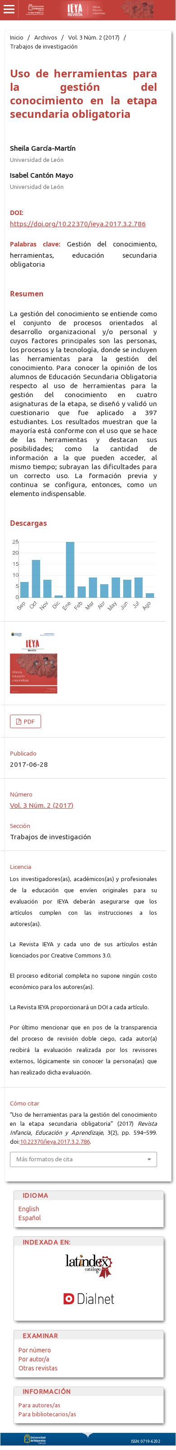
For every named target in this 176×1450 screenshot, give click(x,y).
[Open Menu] (9, 9)
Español (30, 1218)
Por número (35, 1350)
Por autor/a (34, 1359)
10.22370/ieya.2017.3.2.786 (55, 1141)
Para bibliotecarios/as (47, 1414)
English (29, 1209)
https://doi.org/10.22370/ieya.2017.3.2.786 (78, 224)
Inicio (16, 37)
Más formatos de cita (44, 1159)
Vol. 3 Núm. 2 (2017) (94, 37)
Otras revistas (38, 1368)
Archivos (45, 37)
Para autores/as (39, 1405)
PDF (29, 721)
